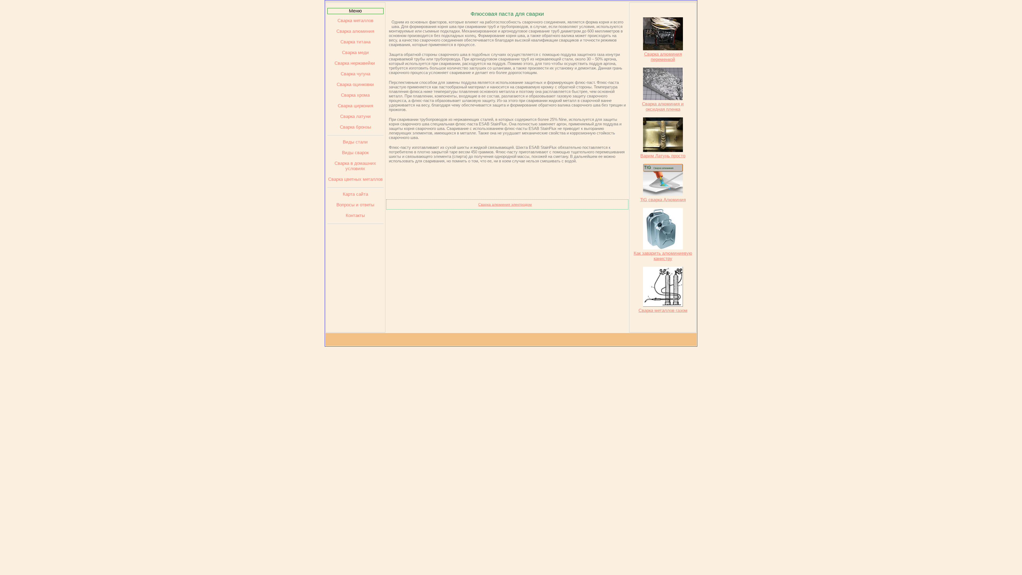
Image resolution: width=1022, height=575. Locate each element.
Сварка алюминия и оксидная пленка (663, 106)
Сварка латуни (355, 116)
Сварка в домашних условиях (355, 166)
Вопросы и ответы (355, 204)
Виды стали (355, 142)
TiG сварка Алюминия (663, 199)
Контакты (355, 215)
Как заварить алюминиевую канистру (663, 256)
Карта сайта (355, 194)
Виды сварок (355, 152)
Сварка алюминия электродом (505, 204)
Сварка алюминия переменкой (663, 57)
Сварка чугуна (355, 73)
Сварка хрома (355, 95)
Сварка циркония (355, 105)
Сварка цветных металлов (355, 179)
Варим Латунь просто (662, 155)
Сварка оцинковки (355, 84)
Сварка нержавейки (355, 63)
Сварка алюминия (355, 31)
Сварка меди (355, 52)
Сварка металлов (355, 20)
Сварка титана (355, 41)
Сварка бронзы (355, 127)
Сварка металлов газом (662, 310)
